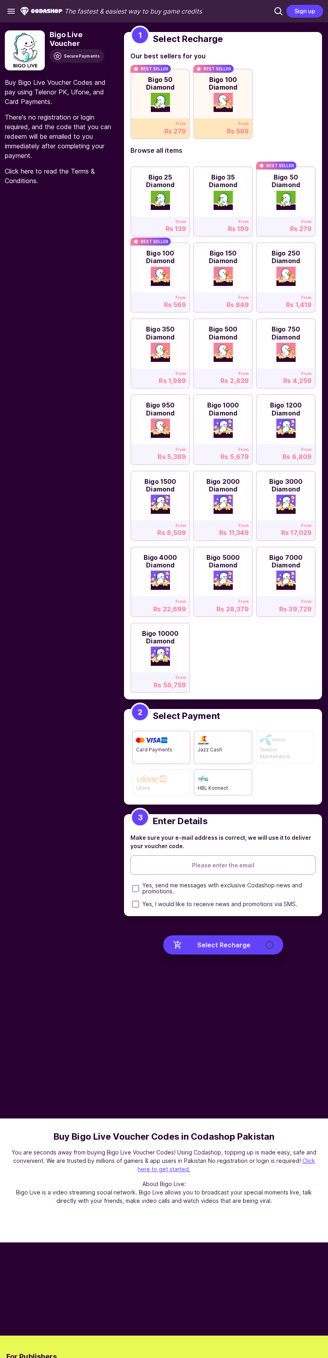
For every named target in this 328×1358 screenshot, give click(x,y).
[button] (278, 11)
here (27, 171)
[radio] (160, 102)
